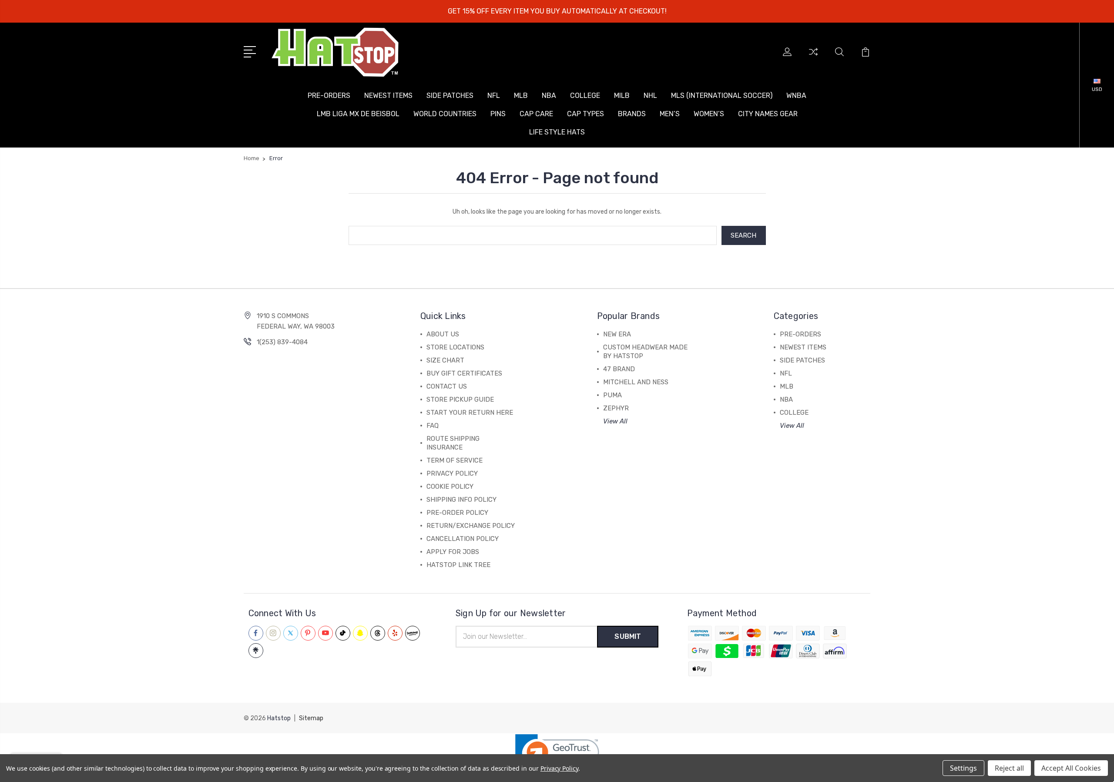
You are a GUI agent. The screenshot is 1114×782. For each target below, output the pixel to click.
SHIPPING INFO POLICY (461, 499)
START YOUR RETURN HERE (469, 412)
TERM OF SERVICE (454, 460)
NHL (650, 95)
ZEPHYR (616, 408)
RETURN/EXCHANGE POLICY (470, 526)
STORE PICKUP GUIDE (460, 399)
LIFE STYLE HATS (557, 132)
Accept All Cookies (1071, 768)
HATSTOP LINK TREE (458, 565)
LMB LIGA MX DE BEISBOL (358, 114)
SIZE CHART (445, 360)
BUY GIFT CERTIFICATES (464, 373)
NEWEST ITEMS (388, 95)
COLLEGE (585, 95)
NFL (493, 95)
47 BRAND (619, 369)
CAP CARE (536, 114)
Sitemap (311, 718)
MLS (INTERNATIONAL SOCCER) (721, 95)
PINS (498, 114)
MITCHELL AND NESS (635, 382)
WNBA (796, 95)
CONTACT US (446, 386)
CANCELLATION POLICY (462, 539)
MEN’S (670, 114)
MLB (521, 95)
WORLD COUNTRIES (444, 114)
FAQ (432, 426)
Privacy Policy (559, 768)
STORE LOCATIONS (455, 347)
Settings (963, 768)
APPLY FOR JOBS (452, 552)
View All (615, 421)
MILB (622, 95)
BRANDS (632, 114)
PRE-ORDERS (329, 95)
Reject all (1009, 768)
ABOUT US (442, 334)
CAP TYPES (585, 114)
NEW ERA (617, 334)
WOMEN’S (709, 114)
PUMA (612, 395)
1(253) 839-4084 (282, 342)
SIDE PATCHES (449, 95)
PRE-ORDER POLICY (457, 513)
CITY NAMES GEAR (768, 114)
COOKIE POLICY (449, 486)
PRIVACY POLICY (452, 473)
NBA (549, 95)
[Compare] (813, 57)
